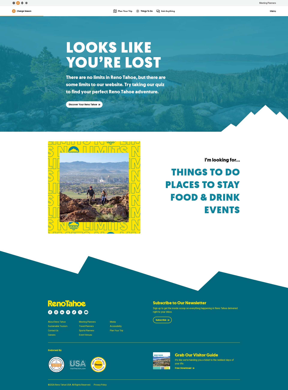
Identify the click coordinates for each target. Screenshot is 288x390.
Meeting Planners (267, 3)
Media (113, 322)
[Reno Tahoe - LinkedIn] (62, 312)
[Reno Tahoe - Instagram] (56, 312)
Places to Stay (202, 184)
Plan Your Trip (116, 330)
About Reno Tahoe (57, 322)
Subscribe (161, 320)
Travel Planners (86, 326)
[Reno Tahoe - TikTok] (74, 312)
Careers (52, 335)
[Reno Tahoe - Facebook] (50, 312)
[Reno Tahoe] (91, 303)
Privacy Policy (100, 385)
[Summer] (18, 3)
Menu (273, 11)
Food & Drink (205, 197)
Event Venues (85, 335)
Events (222, 210)
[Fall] (22, 3)
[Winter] (26, 3)
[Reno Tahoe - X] (80, 312)
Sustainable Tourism (58, 326)
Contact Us (53, 330)
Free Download (183, 368)
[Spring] (14, 3)
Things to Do (205, 172)
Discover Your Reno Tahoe (83, 104)
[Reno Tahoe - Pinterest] (68, 312)
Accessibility (116, 326)
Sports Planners (86, 330)
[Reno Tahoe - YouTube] (86, 312)
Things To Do (147, 11)
